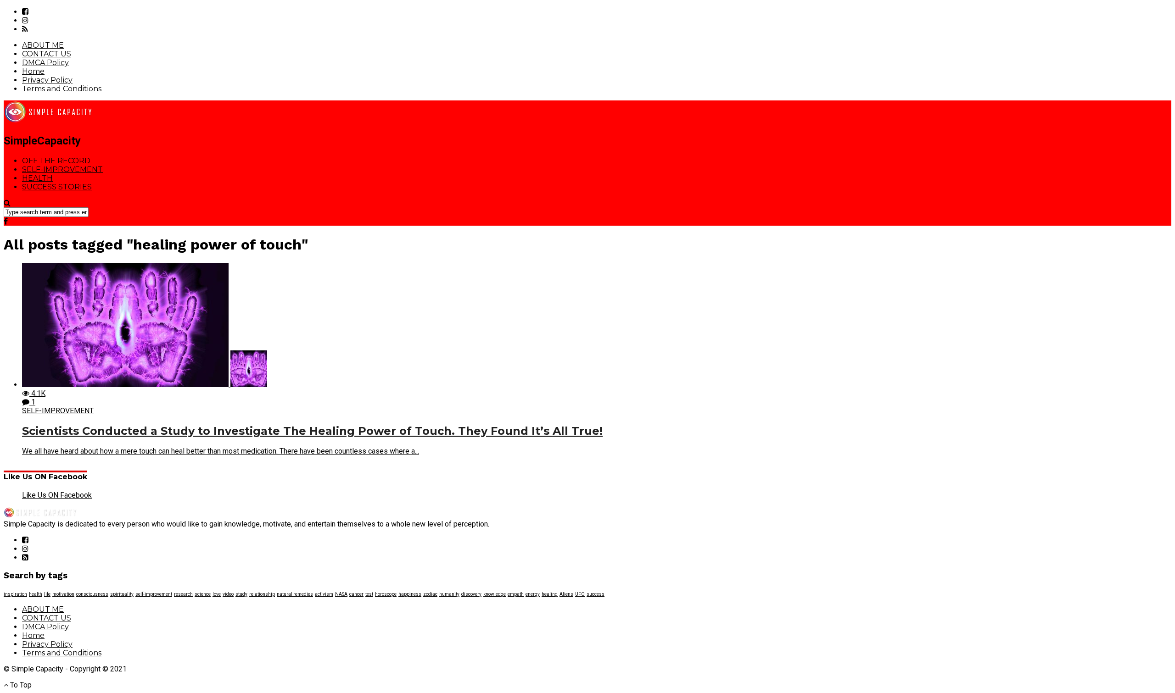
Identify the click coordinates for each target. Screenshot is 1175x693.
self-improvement (153, 594)
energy (533, 594)
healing (550, 594)
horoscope (386, 594)
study (241, 594)
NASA (341, 594)
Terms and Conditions (61, 88)
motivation (63, 594)
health (35, 594)
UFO (580, 594)
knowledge (494, 594)
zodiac (430, 594)
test (369, 594)
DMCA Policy (45, 62)
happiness (409, 594)
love (217, 594)
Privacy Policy (47, 80)
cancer (356, 594)
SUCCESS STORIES (57, 187)
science (203, 594)
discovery (471, 594)
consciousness (92, 594)
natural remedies (295, 594)
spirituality (122, 594)
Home (33, 71)
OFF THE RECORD (56, 160)
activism (324, 594)
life (47, 594)
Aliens (566, 594)
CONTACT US (46, 54)
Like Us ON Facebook (45, 476)
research (183, 594)
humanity (449, 594)
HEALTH (37, 178)
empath (516, 594)
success (595, 594)
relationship (262, 594)
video (228, 594)
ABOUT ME (43, 45)
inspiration (15, 594)
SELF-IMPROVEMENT (62, 169)
